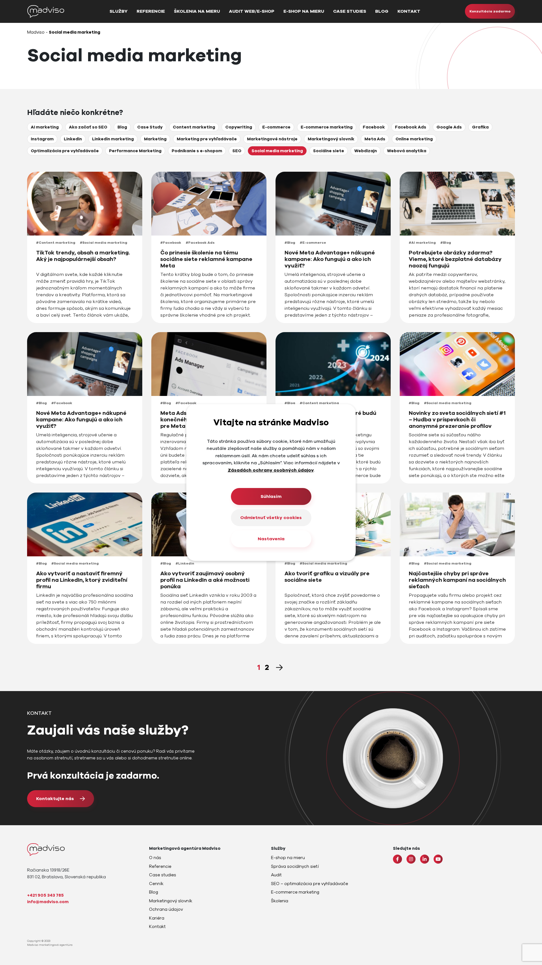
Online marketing (414, 139)
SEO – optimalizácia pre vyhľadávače (309, 883)
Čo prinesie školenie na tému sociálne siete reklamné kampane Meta (206, 259)
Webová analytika (406, 151)
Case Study (150, 127)
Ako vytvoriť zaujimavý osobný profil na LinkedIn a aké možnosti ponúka (205, 580)
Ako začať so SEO (88, 127)
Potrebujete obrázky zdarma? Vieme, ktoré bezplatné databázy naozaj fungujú (455, 259)
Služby (119, 11)
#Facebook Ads (200, 242)
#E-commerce (313, 242)
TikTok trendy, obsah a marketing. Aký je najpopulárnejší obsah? (83, 256)
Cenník (156, 883)
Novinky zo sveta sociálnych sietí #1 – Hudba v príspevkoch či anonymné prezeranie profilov (457, 420)
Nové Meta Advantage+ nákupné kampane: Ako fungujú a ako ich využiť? (330, 259)
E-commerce (276, 127)
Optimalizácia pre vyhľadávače (65, 151)
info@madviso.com (48, 902)
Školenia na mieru (197, 11)
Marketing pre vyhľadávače (207, 139)
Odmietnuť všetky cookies (271, 518)
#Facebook (170, 242)
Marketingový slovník (331, 139)
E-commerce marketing (327, 127)
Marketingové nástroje (272, 139)
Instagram (42, 139)
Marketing (155, 139)
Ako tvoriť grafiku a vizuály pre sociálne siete (327, 576)
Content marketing (194, 127)
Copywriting (238, 127)
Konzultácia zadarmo (489, 11)
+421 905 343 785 (45, 895)
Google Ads (449, 127)
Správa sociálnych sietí (295, 866)
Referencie (151, 11)
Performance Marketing (135, 151)
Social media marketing (277, 151)
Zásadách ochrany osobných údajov (271, 470)
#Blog (290, 242)
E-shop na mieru (303, 11)
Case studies (349, 11)
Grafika (480, 127)
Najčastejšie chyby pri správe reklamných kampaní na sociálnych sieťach (457, 580)
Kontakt (408, 11)
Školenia (279, 901)
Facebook (374, 127)
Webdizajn (365, 151)
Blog (381, 11)
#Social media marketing (103, 242)
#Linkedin (185, 563)
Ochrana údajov (166, 909)
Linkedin (73, 139)
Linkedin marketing (113, 139)
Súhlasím (271, 496)
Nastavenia (271, 539)
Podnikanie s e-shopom (197, 151)
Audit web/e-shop (251, 11)
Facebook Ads (410, 127)
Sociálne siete (328, 151)
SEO (236, 151)
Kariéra (156, 918)
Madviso (36, 32)
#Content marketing (55, 242)
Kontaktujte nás (55, 799)
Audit (276, 875)
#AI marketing (422, 242)
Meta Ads (374, 139)
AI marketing (45, 127)
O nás (155, 858)
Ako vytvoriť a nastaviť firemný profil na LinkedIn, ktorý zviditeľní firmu (81, 580)
